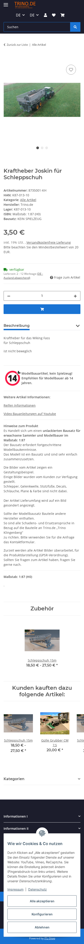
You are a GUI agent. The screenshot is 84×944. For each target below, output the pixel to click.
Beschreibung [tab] (17, 325)
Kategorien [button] (14, 779)
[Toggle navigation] (6, 3)
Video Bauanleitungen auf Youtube (30, 414)
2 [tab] (42, 148)
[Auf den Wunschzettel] (71, 70)
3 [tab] (46, 148)
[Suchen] (75, 27)
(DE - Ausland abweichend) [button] (23, 276)
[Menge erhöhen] (75, 295)
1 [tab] (37, 148)
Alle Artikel (28, 200)
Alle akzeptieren (42, 901)
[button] (45, 15)
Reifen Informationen (20, 405)
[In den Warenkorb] (7, 58)
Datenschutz (37, 889)
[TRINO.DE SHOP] (25, 5)
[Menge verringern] (9, 295)
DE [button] (18, 15)
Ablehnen (42, 927)
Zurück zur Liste (17, 45)
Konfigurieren (42, 914)
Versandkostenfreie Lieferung (48, 242)
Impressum (15, 889)
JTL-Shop (49, 938)
